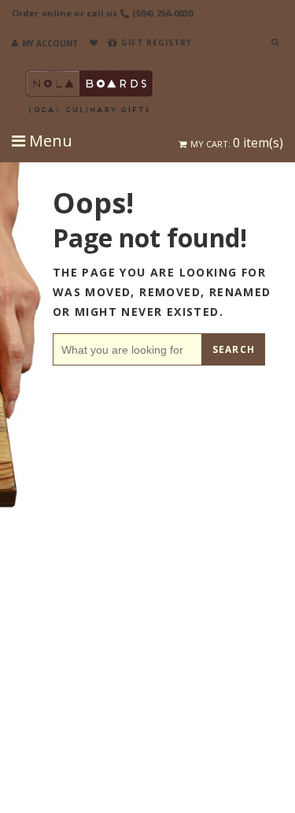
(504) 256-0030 (163, 13)
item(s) (236, 142)
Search (233, 349)
